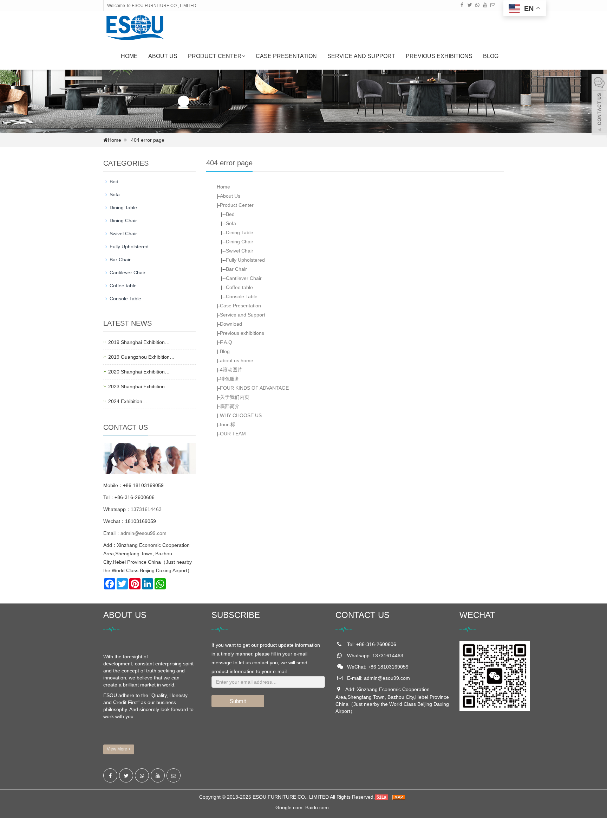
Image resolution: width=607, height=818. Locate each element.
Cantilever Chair (244, 278)
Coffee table (239, 287)
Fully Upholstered (245, 260)
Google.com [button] (288, 807)
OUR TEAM (233, 433)
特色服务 (230, 379)
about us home (236, 360)
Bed (230, 214)
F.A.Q (226, 342)
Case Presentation (286, 56)
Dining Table (239, 232)
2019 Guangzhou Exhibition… (141, 357)
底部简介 (230, 406)
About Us (162, 56)
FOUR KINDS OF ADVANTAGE (254, 388)
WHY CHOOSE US (241, 415)
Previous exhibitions (439, 56)
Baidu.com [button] (317, 807)
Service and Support (361, 56)
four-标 (227, 424)
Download (231, 324)
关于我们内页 (234, 397)
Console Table (241, 296)
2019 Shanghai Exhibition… (139, 342)
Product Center (215, 56)
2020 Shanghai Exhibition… (139, 372)
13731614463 (146, 509)
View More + (119, 749)
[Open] (599, 105)
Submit (238, 701)
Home (129, 56)
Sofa (231, 223)
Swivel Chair (239, 251)
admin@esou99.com (143, 533)
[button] (243, 56)
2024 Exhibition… (127, 401)
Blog (490, 56)
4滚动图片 (231, 369)
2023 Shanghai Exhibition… (139, 386)
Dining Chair (239, 241)
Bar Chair (236, 269)
